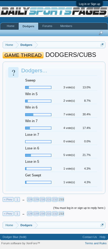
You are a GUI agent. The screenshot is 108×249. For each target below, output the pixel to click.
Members (66, 26)
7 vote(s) (69, 114)
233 (61, 199)
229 (36, 199)
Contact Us (90, 237)
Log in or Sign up (89, 4)
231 (48, 199)
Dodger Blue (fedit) (14, 237)
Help (102, 237)
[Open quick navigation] (102, 44)
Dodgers (28, 26)
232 (55, 199)
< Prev (8, 199)
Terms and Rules (96, 243)
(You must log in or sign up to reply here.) (79, 207)
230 (42, 199)
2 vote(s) (69, 100)
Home (10, 26)
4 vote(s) (69, 127)
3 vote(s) (69, 87)
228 (30, 199)
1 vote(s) (69, 168)
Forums (47, 26)
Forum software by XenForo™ (20, 243)
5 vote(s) (69, 154)
